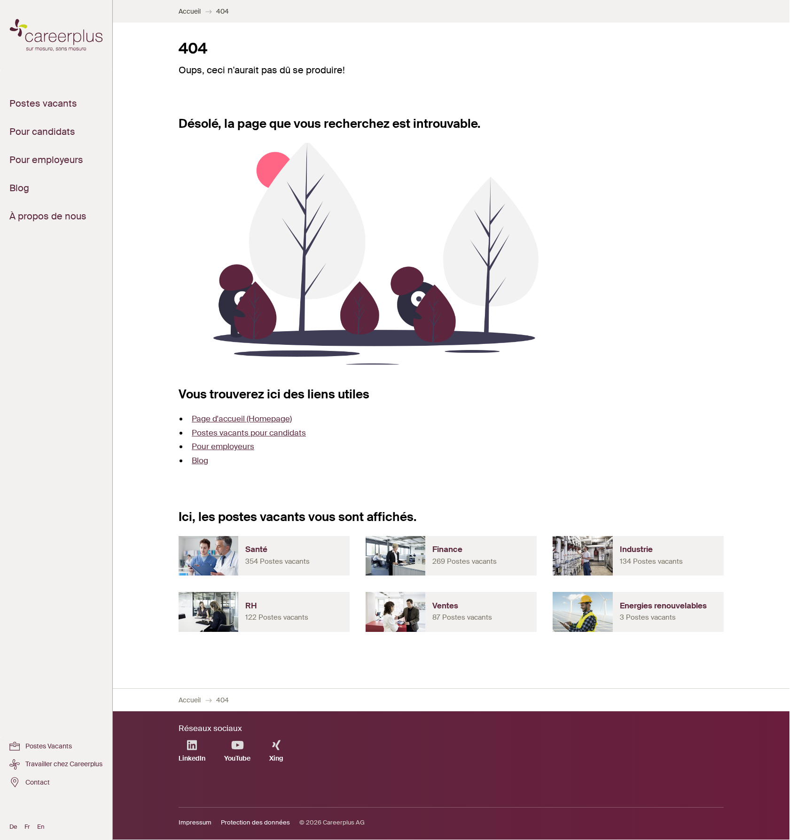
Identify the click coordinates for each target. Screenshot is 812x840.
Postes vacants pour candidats (249, 433)
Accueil (190, 11)
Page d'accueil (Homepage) (242, 418)
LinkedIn (192, 758)
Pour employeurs (223, 446)
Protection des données (255, 822)
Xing (276, 758)
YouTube (237, 758)
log (202, 460)
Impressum (195, 822)
